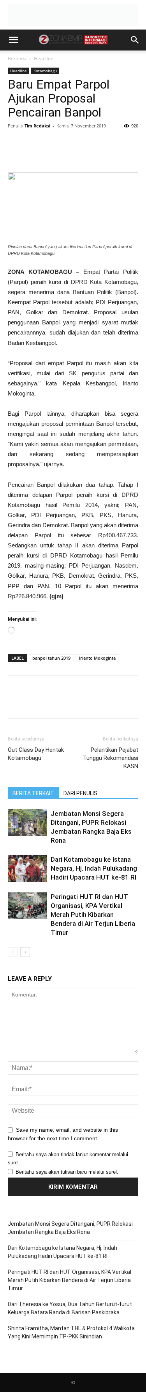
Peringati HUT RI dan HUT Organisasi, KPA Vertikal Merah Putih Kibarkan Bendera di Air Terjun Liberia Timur (93, 914)
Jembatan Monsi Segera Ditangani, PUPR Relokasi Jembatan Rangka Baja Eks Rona (70, 1228)
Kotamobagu (45, 70)
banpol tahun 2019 (51, 658)
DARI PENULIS (80, 793)
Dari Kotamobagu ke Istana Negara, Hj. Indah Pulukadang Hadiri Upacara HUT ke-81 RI (94, 868)
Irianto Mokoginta (97, 658)
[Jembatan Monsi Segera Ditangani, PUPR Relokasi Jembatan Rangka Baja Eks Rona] (27, 822)
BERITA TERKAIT (33, 793)
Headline (43, 58)
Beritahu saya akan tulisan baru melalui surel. (67, 1172)
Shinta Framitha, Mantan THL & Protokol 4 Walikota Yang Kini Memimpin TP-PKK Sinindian (71, 1332)
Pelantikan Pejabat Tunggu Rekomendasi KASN (110, 758)
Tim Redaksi (37, 126)
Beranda (17, 58)
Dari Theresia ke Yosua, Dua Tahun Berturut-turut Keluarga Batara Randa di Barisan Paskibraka (70, 1308)
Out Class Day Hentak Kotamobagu (36, 753)
